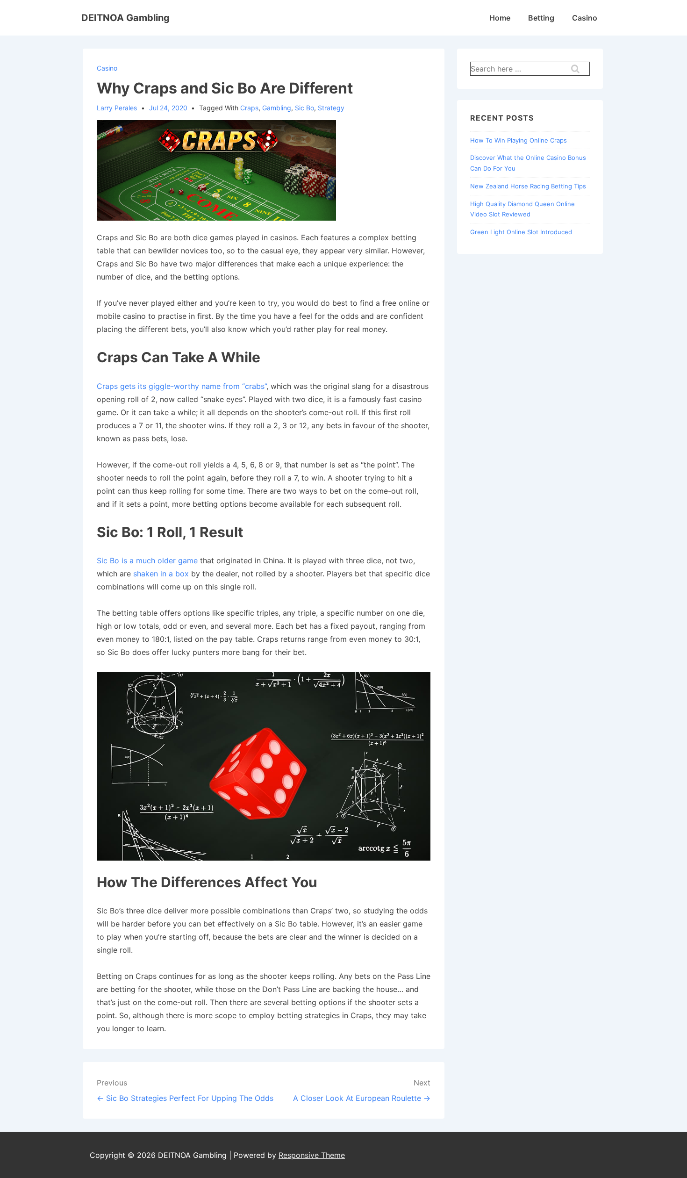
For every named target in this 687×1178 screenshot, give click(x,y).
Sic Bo (304, 108)
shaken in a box (161, 573)
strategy (331, 108)
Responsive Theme (312, 1155)
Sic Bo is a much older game (147, 560)
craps (249, 108)
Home (499, 17)
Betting (541, 17)
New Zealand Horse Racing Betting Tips (528, 186)
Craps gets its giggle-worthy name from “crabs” (181, 386)
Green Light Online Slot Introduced (521, 232)
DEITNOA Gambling (125, 17)
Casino (584, 17)
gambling (276, 108)
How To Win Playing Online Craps (518, 140)
